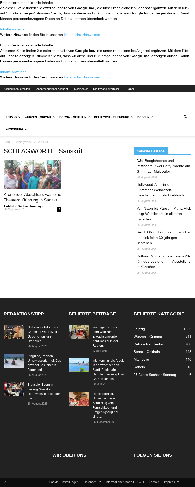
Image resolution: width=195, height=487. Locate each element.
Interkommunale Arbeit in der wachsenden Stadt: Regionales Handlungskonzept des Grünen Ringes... (109, 370)
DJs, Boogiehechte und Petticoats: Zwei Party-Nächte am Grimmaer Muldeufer (163, 166)
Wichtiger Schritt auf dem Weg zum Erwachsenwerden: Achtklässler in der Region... (106, 336)
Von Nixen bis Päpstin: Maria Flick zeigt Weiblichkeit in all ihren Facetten (164, 213)
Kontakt (154, 482)
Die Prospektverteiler (106, 88)
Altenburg (14, 129)
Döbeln (143, 117)
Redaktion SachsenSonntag (22, 206)
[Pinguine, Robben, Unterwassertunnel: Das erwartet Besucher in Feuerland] (14, 361)
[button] (185, 117)
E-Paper (129, 88)
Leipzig (11, 117)
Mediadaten (81, 88)
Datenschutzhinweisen (82, 34)
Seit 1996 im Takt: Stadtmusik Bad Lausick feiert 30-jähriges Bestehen (164, 237)
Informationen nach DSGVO (125, 482)
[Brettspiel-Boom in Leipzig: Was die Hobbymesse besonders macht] (14, 389)
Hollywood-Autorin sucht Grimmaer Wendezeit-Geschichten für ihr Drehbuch (160, 189)
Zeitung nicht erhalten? (17, 88)
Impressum (171, 482)
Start (7, 142)
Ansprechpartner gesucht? (52, 88)
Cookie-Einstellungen (64, 482)
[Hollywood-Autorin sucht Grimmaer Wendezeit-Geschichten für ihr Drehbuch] (14, 332)
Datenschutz (92, 482)
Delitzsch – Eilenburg (111, 117)
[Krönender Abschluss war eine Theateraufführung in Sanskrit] (32, 174)
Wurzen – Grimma (38, 117)
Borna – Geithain (72, 117)
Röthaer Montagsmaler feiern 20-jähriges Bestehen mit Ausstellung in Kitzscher (164, 261)
